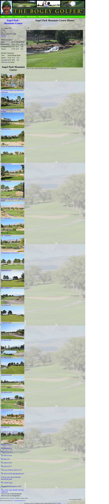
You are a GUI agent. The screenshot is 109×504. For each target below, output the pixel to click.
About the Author (43, 16)
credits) (59, 503)
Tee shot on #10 (6, 392)
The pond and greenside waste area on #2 (13, 200)
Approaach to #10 (7, 410)
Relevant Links (31, 16)
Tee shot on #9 (6, 357)
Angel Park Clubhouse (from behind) (10, 110)
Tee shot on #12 (6, 445)
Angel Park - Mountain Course (13, 22)
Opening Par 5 (6, 129)
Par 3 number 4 (6, 235)
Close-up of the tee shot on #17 (11, 470)
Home (3, 16)
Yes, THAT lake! (6, 483)
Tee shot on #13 (6, 448)
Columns (10, 16)
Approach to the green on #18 (11, 486)
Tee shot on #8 (6, 340)
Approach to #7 (6, 323)
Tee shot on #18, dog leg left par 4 (12, 473)
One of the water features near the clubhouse (12, 491)
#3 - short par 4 (6, 218)
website (3, 36)
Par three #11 (5, 427)
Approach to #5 (6, 270)
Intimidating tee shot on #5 (10, 253)
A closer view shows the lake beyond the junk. (11, 478)
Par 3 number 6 (6, 288)
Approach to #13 (6, 452)
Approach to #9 (6, 375)
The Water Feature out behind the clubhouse (12, 91)
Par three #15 (5, 459)
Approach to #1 (6, 164)
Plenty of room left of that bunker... (12, 146)
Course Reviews (19, 16)
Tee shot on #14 (6, 455)
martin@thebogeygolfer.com (20, 500)
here (6, 62)
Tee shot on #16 (6, 463)
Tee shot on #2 (6, 181)
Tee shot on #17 (6, 466)
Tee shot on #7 (6, 305)
